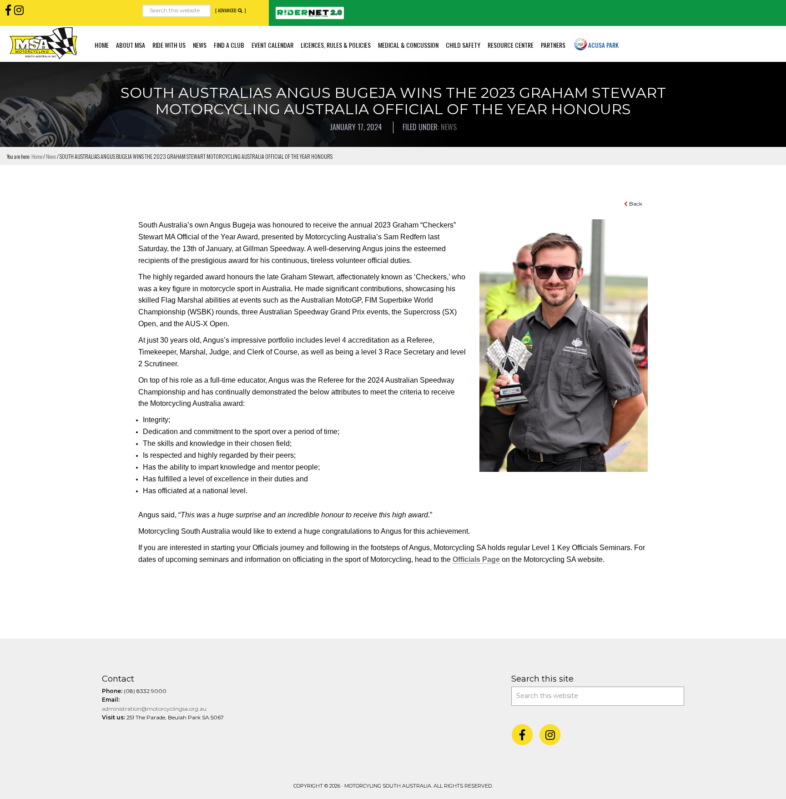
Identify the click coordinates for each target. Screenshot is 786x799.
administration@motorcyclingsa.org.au (154, 708)
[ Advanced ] (230, 10)
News (449, 126)
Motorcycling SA (43, 43)
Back (635, 203)
